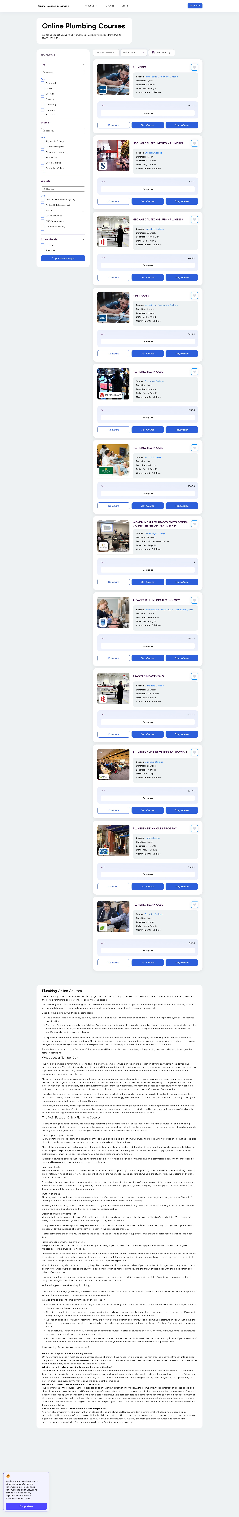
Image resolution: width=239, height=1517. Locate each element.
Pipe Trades (141, 295)
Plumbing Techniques (148, 371)
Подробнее (182, 125)
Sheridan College (153, 152)
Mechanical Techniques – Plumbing (158, 143)
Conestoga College (155, 533)
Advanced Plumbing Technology (156, 600)
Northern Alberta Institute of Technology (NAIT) (169, 609)
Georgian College (154, 914)
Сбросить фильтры (63, 258)
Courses (110, 6)
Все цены (148, 113)
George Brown (152, 838)
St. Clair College (153, 457)
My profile (195, 5)
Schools (125, 6)
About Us (89, 6)
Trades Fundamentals (148, 676)
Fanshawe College (154, 381)
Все (43, 79)
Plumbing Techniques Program (155, 828)
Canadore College (154, 229)
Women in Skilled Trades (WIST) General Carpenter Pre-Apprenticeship (161, 524)
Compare (113, 125)
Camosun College (154, 762)
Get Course (147, 125)
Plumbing (139, 67)
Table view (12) (162, 52)
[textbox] (133, 53)
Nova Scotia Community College (161, 76)
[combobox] (134, 52)
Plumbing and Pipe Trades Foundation (160, 752)
